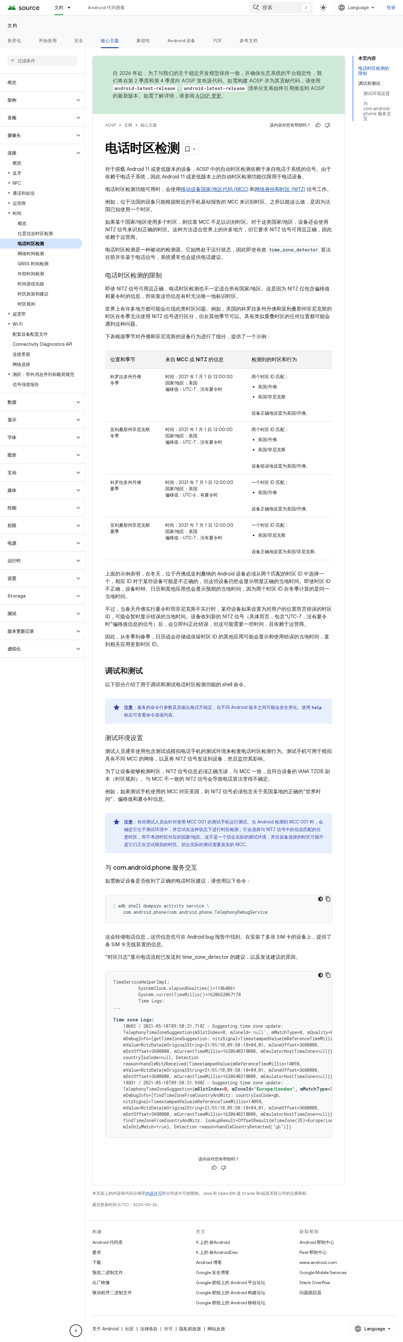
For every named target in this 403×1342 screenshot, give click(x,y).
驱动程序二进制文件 (112, 1292)
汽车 (217, 40)
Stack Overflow (314, 1282)
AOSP (110, 125)
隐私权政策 (190, 1328)
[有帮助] (318, 125)
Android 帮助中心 (316, 1242)
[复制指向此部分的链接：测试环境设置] (149, 738)
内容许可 (153, 1193)
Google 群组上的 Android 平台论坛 (230, 1282)
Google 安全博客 (213, 1272)
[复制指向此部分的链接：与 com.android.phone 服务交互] (203, 868)
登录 (391, 7)
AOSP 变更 (208, 96)
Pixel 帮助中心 (313, 1252)
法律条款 (149, 1328)
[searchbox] (42, 61)
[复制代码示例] (328, 899)
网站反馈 (216, 1328)
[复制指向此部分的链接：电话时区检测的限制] (168, 276)
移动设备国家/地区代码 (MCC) (214, 189)
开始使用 (48, 40)
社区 (129, 1328)
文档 (59, 7)
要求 (96, 1252)
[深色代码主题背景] (320, 899)
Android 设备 (181, 40)
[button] (37, 100)
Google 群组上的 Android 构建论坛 (230, 1292)
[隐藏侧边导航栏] (76, 1330)
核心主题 (110, 40)
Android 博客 (209, 1262)
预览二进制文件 (107, 1272)
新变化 (14, 40)
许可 (168, 1328)
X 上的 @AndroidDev (217, 1252)
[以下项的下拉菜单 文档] (71, 7)
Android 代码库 (107, 1242)
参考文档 (249, 40)
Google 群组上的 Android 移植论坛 (230, 1303)
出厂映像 (101, 1282)
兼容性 (143, 40)
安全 (78, 40)
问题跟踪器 (310, 1292)
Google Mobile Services (322, 1272)
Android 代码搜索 (106, 7)
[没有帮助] (327, 125)
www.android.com (318, 1262)
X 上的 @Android (213, 1242)
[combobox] (281, 7)
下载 (96, 1262)
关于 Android (105, 1328)
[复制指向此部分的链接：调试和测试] (149, 671)
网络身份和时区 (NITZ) (280, 189)
